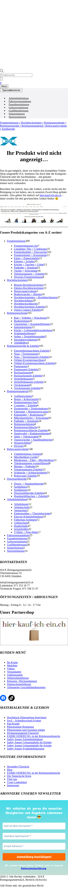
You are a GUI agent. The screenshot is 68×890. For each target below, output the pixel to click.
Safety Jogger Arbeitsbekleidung (25, 739)
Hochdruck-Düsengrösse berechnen (26, 717)
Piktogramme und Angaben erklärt (26, 729)
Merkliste (12, 665)
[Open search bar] (1, 71)
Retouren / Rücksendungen (22, 681)
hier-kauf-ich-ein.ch (50, 195)
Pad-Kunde (13, 723)
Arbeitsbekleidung (19, 98)
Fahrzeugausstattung (20, 101)
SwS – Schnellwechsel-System (24, 720)
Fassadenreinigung (19, 104)
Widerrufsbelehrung (18, 678)
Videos (11, 668)
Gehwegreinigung (18, 107)
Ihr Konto (12, 662)
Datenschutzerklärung (19, 684)
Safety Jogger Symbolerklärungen (25, 748)
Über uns (12, 779)
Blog (9, 769)
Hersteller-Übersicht (18, 766)
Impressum (13, 785)
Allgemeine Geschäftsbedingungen (26, 687)
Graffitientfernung (18, 110)
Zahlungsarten (15, 674)
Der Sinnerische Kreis (19, 776)
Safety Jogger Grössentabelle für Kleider (29, 742)
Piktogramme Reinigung (20, 726)
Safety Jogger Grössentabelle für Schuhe (29, 745)
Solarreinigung (17, 113)
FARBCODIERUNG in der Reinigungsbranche (33, 736)
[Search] (1, 79)
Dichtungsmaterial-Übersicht (23, 733)
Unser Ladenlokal (17, 782)
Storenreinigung (17, 116)
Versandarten (14, 671)
